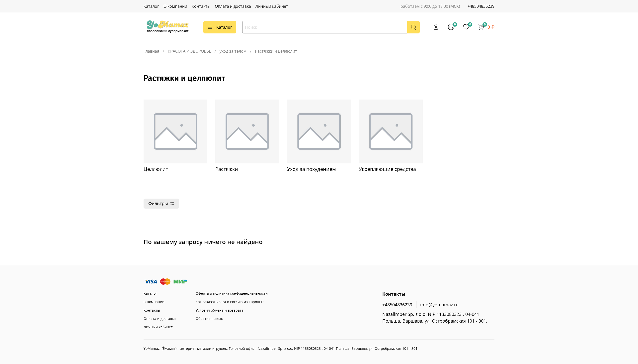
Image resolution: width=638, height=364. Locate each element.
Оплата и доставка (233, 6)
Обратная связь (209, 318)
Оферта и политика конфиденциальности (232, 293)
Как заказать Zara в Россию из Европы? (229, 301)
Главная (151, 51)
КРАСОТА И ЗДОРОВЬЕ (189, 51)
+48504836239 (481, 6)
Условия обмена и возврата (219, 310)
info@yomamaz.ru (439, 305)
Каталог (151, 6)
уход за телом (233, 51)
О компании (175, 6)
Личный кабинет (271, 6)
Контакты (201, 6)
